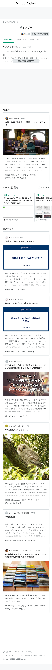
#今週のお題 (21, 178)
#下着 (22, 290)
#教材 (24, 500)
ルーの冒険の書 (14, 118)
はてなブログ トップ (11, 22)
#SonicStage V (11, 606)
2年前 (20, 361)
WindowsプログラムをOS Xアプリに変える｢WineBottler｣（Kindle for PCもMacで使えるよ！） (18, 200)
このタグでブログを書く (40, 34)
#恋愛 (22, 351)
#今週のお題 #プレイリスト (15, 541)
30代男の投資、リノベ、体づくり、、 (21, 550)
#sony (7, 609)
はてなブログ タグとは (10, 655)
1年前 (23, 118)
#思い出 (22, 609)
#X (6, 416)
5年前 (33, 513)
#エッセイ (15, 175)
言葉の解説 (8, 39)
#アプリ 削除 (10, 178)
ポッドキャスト (42, 58)
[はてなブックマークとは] (17, 187)
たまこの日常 (13, 237)
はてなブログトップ (40, 655)
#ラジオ (14, 609)
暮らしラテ (12, 361)
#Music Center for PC (36, 606)
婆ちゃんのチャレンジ (16, 426)
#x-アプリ (24, 175)
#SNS (7, 500)
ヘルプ (21, 655)
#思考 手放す (33, 500)
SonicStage (37, 51)
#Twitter (33, 175)
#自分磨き (30, 351)
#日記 (7, 175)
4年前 (27, 426)
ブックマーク (9, 195)
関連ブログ (34, 39)
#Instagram (15, 500)
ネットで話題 (21, 39)
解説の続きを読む (25, 61)
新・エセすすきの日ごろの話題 (19, 513)
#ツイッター (13, 416)
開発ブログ (28, 655)
